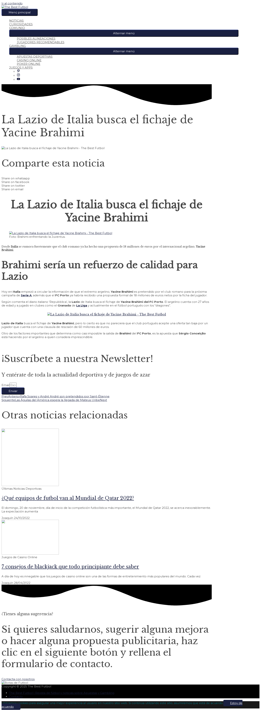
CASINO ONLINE (29, 60)
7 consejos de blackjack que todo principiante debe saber (70, 567)
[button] (123, 33)
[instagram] (18, 75)
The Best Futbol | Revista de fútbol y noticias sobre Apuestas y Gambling (61, 693)
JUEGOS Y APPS (21, 67)
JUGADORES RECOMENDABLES (40, 42)
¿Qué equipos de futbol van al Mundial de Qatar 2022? (68, 498)
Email (6, 385)
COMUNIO (17, 28)
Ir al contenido (12, 3)
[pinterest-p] (18, 71)
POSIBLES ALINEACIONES (36, 38)
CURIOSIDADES (21, 24)
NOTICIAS (16, 20)
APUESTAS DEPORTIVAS (35, 56)
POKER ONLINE (28, 64)
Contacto (16, 696)
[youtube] (18, 79)
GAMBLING (17, 46)
